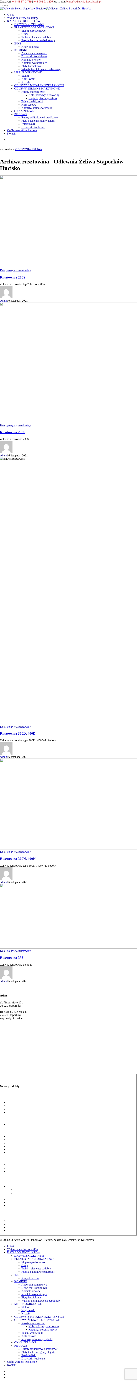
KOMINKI (20, 1281)
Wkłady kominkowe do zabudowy (26, 1152)
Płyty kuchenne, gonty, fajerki (24, 1224)
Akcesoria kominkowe (20, 1136)
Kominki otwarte (16, 1142)
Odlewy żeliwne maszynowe (16, 1180)
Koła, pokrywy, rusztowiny (15, 270)
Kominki (5, 1130)
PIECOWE (20, 1345)
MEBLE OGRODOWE (28, 1303)
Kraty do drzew (16, 1124)
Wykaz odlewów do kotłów (22, 1249)
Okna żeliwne (8, 1211)
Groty (10, 1105)
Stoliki (25, 1307)
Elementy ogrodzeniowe (13, 1096)
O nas (10, 1245)
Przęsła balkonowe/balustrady (24, 1112)
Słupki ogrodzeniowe (19, 1102)
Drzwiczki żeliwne (11, 1061)
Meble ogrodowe (9, 1158)
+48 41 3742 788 (9, 1035)
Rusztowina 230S (12, 432)
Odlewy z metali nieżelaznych (17, 1177)
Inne (2, 1118)
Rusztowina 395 (11, 958)
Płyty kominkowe (17, 1149)
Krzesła (25, 1313)
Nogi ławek (13, 1167)
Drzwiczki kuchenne (19, 1230)
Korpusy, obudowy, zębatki (22, 1205)
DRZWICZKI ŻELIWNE (29, 1255)
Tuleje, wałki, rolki (17, 1198)
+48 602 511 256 (43, 1)
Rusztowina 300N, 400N (17, 859)
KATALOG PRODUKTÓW (23, 1252)
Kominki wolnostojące (20, 1146)
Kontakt (11, 1364)
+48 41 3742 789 (22, 1)
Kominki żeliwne (10, 1068)
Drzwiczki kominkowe (20, 1139)
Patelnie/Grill (14, 1227)
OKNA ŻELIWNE (25, 1342)
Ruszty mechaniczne (18, 1186)
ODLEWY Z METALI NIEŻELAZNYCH (39, 1316)
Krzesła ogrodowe (17, 1171)
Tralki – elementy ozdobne (22, 1108)
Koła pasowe (14, 1202)
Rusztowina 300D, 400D (17, 733)
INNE (17, 1274)
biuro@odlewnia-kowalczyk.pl (83, 1)
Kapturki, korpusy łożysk (28, 1192)
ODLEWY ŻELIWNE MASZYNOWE (37, 1319)
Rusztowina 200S (12, 277)
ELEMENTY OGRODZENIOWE (34, 1258)
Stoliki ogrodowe (17, 1164)
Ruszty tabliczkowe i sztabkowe (25, 1220)
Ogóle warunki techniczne (22, 1361)
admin (3, 300)
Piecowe (5, 1214)
